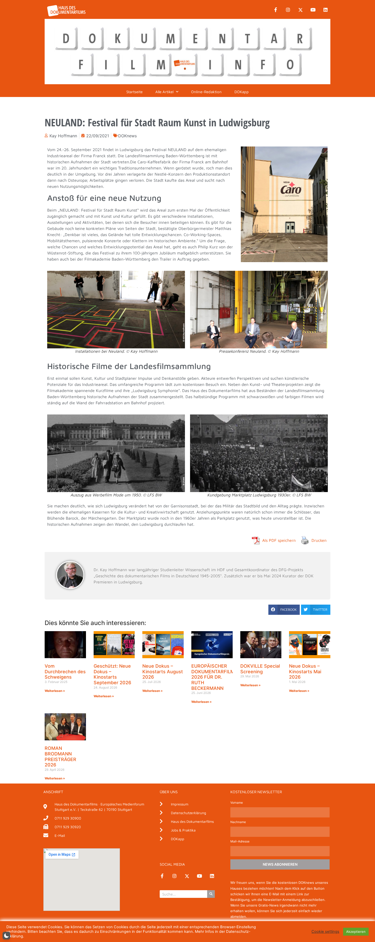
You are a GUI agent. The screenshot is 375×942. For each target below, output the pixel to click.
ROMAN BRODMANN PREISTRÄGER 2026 (60, 756)
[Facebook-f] (275, 10)
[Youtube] (313, 10)
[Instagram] (288, 10)
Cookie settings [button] (325, 931)
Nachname (238, 822)
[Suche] (211, 894)
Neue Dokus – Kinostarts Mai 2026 (305, 671)
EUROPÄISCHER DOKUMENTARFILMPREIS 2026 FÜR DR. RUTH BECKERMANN (219, 677)
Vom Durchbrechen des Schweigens (65, 671)
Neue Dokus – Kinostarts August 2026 (162, 671)
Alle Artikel (164, 92)
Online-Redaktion (206, 92)
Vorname (236, 802)
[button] (284, 610)
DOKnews (127, 135)
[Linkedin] (325, 10)
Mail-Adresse (239, 841)
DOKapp (241, 92)
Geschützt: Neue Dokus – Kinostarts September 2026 (112, 674)
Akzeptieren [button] (356, 931)
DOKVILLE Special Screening (260, 668)
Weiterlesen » (55, 691)
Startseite (134, 92)
